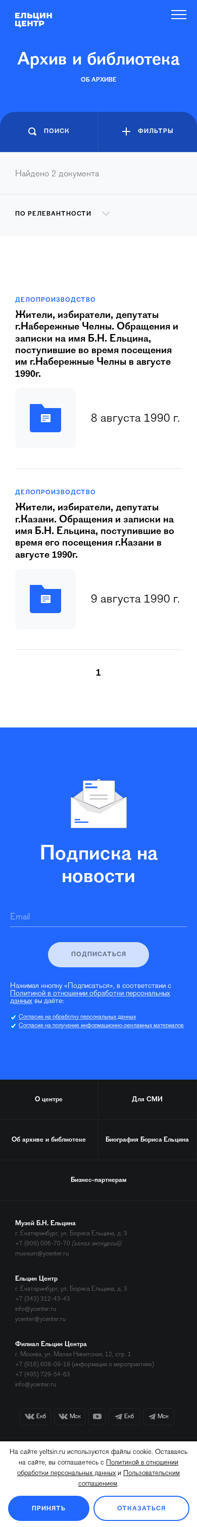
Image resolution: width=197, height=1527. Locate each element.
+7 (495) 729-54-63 (42, 1374)
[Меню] (179, 14)
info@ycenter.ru (35, 1309)
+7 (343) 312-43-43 (42, 1299)
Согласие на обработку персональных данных (77, 1017)
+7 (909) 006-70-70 (42, 1243)
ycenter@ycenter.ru (40, 1319)
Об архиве (99, 80)
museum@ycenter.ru (42, 1253)
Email (20, 917)
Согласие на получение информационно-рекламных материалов (101, 1026)
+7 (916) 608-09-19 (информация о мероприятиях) (84, 1364)
